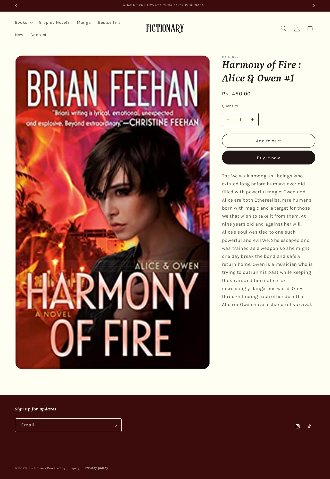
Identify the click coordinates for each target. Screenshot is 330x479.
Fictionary (37, 468)
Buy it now (268, 157)
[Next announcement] (314, 5)
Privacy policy (96, 468)
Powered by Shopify (63, 468)
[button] (23, 22)
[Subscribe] (114, 425)
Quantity (230, 106)
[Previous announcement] (16, 5)
